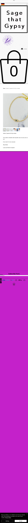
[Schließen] (26, 514)
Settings (7, 521)
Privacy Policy (8, 517)
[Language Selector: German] (14, 4)
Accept (20, 521)
